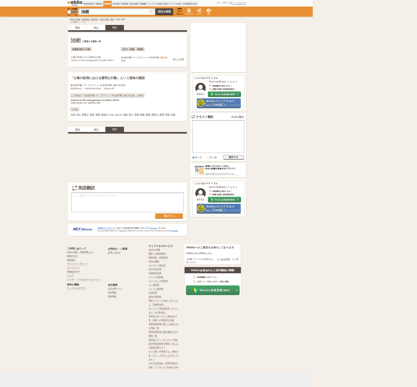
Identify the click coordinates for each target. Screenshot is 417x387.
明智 (98, 114)
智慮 (142, 114)
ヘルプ (70, 275)
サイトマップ (73, 267)
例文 (96, 27)
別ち (78, 114)
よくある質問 (223, 259)
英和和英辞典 (88, 3)
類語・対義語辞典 (157, 253)
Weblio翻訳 (237, 116)
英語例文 (99, 3)
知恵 (173, 114)
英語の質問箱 (155, 296)
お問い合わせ (114, 252)
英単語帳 (124, 3)
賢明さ (154, 114)
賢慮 (136, 114)
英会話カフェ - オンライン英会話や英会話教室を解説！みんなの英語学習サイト (163, 343)
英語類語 (107, 3)
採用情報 (112, 296)
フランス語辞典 (156, 277)
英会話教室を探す (190, 3)
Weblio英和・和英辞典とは (80, 252)
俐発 (148, 114)
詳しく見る (178, 59)
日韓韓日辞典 (155, 273)
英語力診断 (133, 3)
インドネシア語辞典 (158, 280)
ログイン (199, 13)
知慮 (125, 114)
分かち (118, 114)
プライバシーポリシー (77, 263)
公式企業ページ (115, 288)
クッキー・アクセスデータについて (84, 279)
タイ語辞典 (154, 284)
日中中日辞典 (155, 269)
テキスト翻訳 (205, 117)
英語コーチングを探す (173, 3)
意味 (77, 27)
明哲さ (85, 114)
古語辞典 (153, 292)
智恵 (92, 114)
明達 (167, 114)
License (153, 228)
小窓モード (179, 13)
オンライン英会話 (155, 3)
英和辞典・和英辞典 (90, 19)
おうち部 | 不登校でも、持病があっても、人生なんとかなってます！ (163, 355)
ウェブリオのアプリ (76, 288)
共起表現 (116, 3)
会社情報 (112, 292)
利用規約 (71, 259)
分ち (111, 114)
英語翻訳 (143, 3)
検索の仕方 (72, 256)
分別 (73, 114)
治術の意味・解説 (107, 19)
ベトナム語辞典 (156, 288)
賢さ (131, 114)
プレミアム (189, 13)
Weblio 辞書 (75, 19)
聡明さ (104, 114)
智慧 (161, 114)
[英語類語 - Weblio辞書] (74, 2)
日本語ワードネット (106, 228)
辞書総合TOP (73, 271)
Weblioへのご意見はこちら (199, 252)
